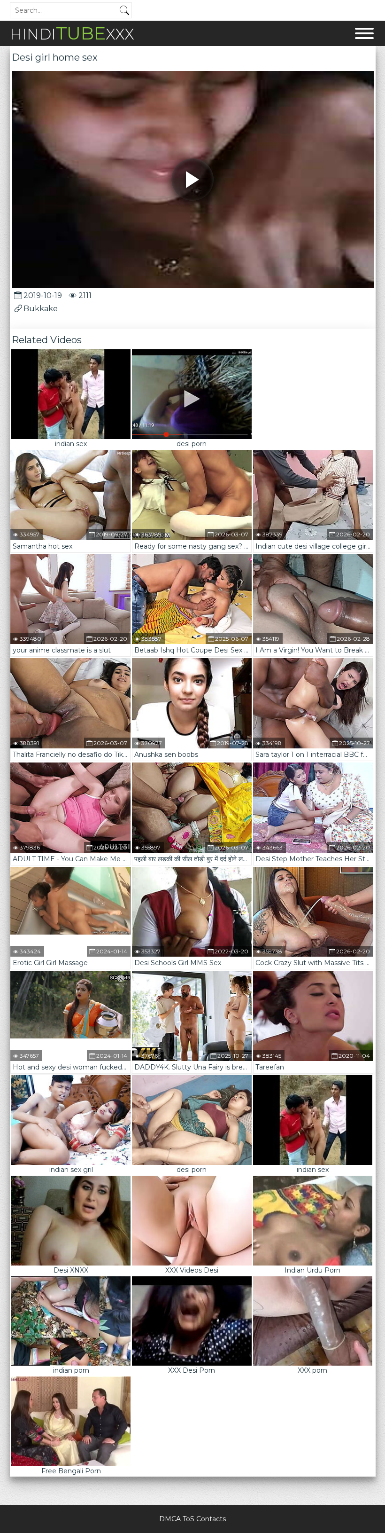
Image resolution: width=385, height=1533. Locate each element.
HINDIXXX (72, 33)
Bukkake (40, 308)
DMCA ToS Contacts (192, 1519)
